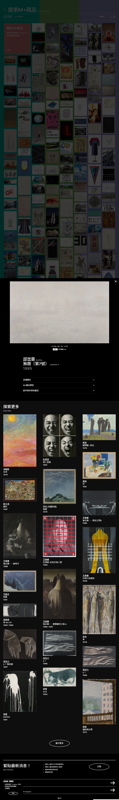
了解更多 (7, 788)
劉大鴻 (6, 504)
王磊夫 (6, 594)
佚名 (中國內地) (50, 506)
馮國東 (6, 469)
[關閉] (115, 281)
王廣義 (6, 561)
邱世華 (29, 359)
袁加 (85, 637)
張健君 (6, 620)
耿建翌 (46, 459)
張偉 (5, 714)
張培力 (6, 661)
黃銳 (85, 443)
